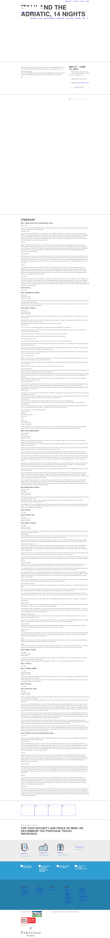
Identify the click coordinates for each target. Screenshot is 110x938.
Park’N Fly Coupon (84, 900)
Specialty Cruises (40, 892)
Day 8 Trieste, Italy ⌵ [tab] (28, 515)
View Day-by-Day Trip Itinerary (82, 82)
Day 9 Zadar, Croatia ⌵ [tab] (29, 523)
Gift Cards (82, 894)
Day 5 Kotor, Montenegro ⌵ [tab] (30, 430)
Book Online (24, 889)
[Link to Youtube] (24, 1)
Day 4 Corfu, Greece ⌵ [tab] (29, 308)
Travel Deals (24, 894)
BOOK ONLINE (34, 12)
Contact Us (82, 1)
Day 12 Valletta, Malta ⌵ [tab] (29, 668)
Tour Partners (68, 899)
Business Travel (68, 1)
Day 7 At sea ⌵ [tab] (26, 510)
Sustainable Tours (69, 897)
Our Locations (75, 1)
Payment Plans (24, 853)
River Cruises (39, 890)
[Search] (87, 18)
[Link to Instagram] (26, 1)
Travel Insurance (83, 892)
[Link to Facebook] (21, 1)
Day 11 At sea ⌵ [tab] (26, 663)
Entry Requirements (79, 847)
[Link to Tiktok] (28, 1)
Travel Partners (25, 891)
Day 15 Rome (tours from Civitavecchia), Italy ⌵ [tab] (38, 733)
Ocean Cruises (39, 888)
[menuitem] (68, 1)
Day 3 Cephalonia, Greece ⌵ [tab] (31, 292)
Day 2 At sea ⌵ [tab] (26, 287)
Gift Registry (59, 852)
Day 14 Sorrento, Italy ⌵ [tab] (29, 688)
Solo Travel (53, 889)
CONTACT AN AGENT (26, 12)
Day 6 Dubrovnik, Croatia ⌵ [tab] (30, 487)
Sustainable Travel (43, 853)
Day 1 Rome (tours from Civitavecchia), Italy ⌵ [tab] (37, 223)
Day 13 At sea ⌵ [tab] (26, 684)
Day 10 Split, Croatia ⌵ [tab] (29, 649)
